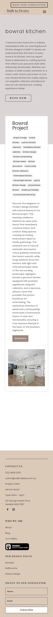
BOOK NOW (18, 98)
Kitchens (9, 562)
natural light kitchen (22, 180)
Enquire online (12, 483)
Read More (20, 338)
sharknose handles (30, 190)
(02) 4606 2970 (13, 472)
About (8, 527)
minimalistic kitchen (22, 175)
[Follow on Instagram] (13, 509)
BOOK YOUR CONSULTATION (29, 4)
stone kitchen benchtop (24, 194)
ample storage (20, 137)
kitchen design (29, 152)
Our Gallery (11, 538)
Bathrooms (11, 568)
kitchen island (19, 161)
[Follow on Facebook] (7, 509)
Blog (7, 533)
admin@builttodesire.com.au (20, 478)
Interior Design (12, 573)
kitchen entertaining (22, 156)
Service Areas (12, 489)
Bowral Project (20, 125)
